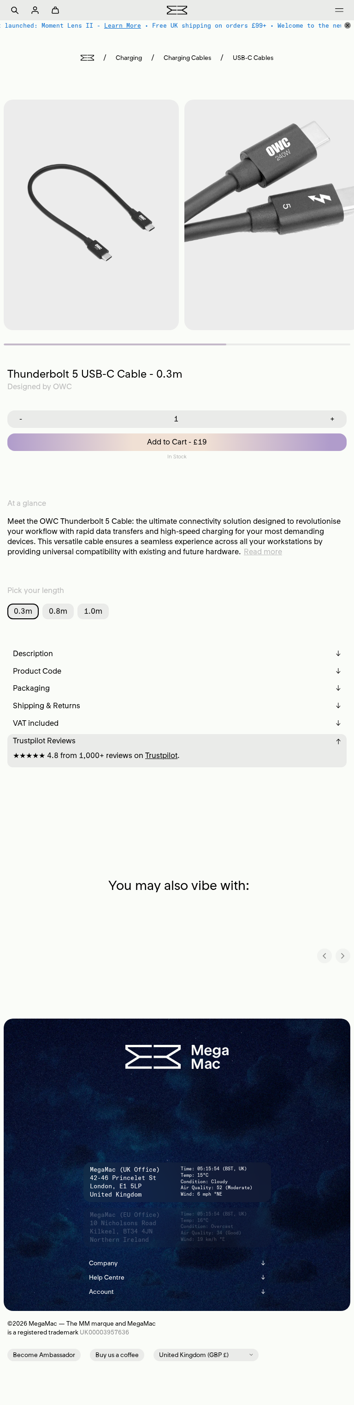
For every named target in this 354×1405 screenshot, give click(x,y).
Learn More (122, 25)
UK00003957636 (104, 1332)
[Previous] (324, 956)
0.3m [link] (23, 611)
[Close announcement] (347, 25)
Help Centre (177, 1277)
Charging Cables (187, 58)
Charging (129, 58)
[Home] (87, 58)
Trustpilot (161, 755)
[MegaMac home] (177, 10)
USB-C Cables (253, 58)
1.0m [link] (93, 611)
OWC (62, 386)
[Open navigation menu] (339, 10)
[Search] (14, 10)
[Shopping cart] (55, 10)
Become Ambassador (44, 1355)
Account (177, 1292)
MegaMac (43, 1324)
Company (177, 1263)
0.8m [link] (58, 611)
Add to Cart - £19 (177, 441)
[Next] (343, 956)
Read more (263, 551)
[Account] (35, 10)
